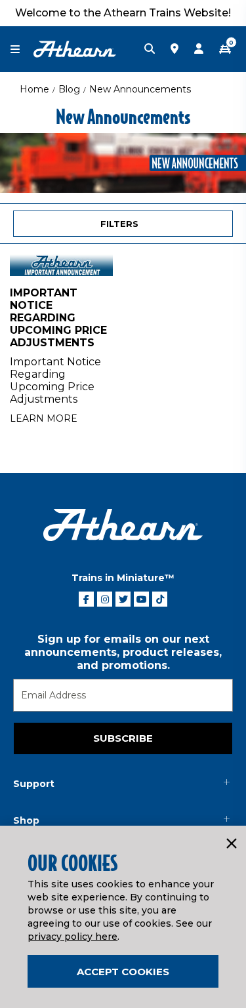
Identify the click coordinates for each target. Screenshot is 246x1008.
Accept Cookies (123, 971)
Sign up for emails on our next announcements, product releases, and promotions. (123, 652)
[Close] (231, 844)
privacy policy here (72, 936)
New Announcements (140, 89)
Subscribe (123, 738)
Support (33, 784)
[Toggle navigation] (21, 49)
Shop (26, 820)
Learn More (43, 418)
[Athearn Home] (74, 48)
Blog (69, 89)
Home (34, 89)
